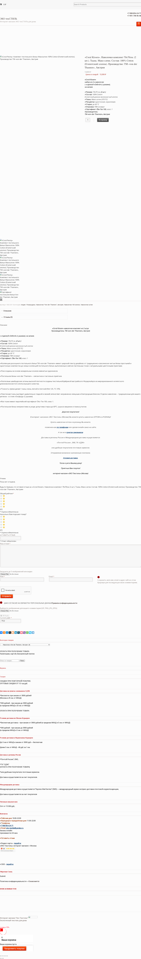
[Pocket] (21, 632)
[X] (10, 632)
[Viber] (24, 632)
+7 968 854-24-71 (6, 825)
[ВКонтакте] (1, 632)
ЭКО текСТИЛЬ (8, 18)
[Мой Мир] (7, 632)
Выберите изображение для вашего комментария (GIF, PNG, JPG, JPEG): (28, 608)
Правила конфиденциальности (64, 603)
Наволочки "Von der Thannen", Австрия (49, 305)
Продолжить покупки (14, 948)
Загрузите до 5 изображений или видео (16, 571)
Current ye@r (6, 618)
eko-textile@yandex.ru (14, 828)
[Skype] (30, 632)
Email (51, 576)
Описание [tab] (7, 311)
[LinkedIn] (15, 632)
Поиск (22, 660)
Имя (2, 576)
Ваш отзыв (5, 543)
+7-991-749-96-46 (134, 16)
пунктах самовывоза (74, 432)
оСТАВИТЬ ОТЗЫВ (7, 535)
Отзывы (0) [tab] (7, 317)
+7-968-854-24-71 (134, 13)
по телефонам (62, 427)
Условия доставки (70, 458)
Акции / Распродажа (28, 305)
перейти (17, 843)
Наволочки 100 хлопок (72, 305)
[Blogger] (13, 632)
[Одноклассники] (4, 632)
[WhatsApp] (27, 632)
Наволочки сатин (87, 305)
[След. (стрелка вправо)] (3, 958)
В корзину (103, 120)
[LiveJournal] (18, 632)
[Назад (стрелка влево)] (1, 958)
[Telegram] (33, 632)
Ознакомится (34, 881)
